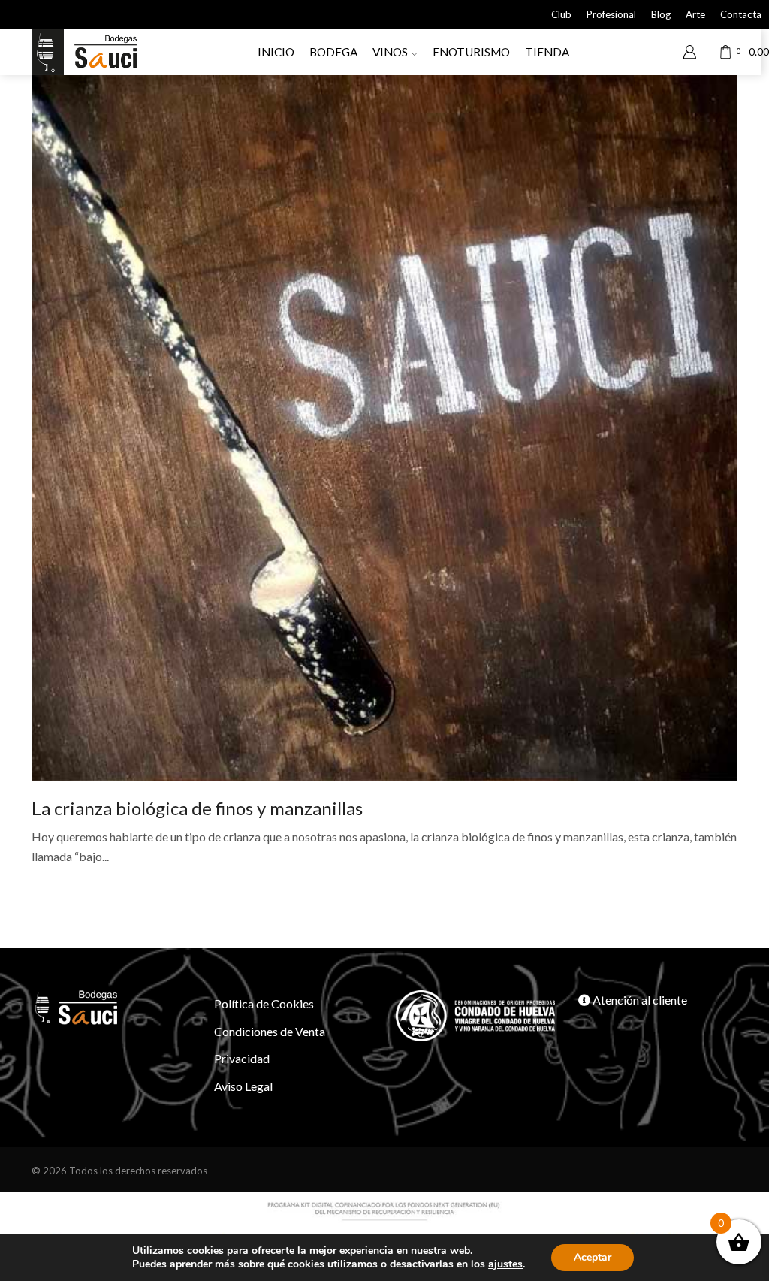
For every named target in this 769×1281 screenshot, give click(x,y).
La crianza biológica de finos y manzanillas (197, 808)
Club (561, 14)
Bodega (333, 52)
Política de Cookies (264, 1003)
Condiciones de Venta (269, 1031)
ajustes (505, 1264)
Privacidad (242, 1058)
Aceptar (592, 1257)
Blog (661, 14)
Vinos (390, 52)
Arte (695, 14)
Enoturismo (471, 52)
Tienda (547, 52)
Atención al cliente (638, 999)
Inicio (276, 52)
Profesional (611, 14)
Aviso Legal (243, 1086)
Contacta (740, 14)
